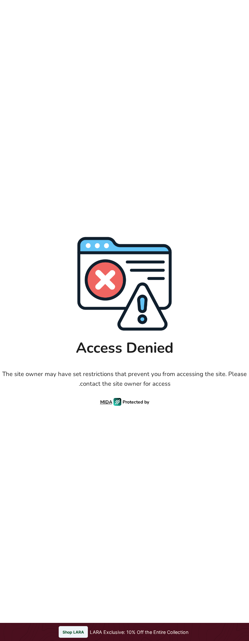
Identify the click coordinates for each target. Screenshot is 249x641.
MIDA (106, 402)
